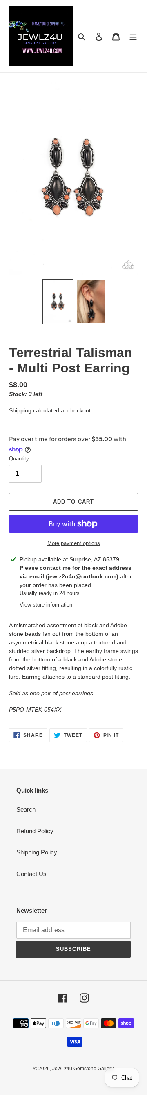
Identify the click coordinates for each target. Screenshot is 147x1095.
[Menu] (133, 36)
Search (26, 809)
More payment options (73, 543)
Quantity (19, 459)
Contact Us (31, 873)
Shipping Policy (36, 852)
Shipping (20, 410)
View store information (46, 605)
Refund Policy (34, 831)
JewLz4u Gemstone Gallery (83, 1068)
